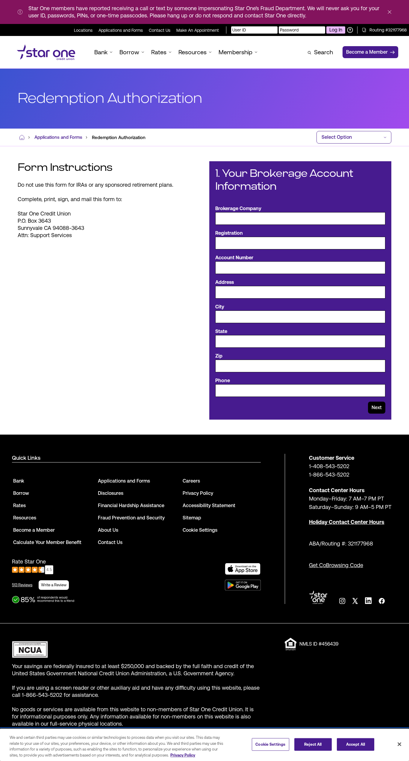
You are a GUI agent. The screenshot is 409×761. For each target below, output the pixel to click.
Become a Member (34, 530)
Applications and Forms (121, 30)
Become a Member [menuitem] (367, 52)
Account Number (234, 257)
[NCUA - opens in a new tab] (136, 648)
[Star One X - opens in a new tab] (355, 601)
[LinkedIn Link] (368, 600)
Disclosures (110, 493)
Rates (19, 505)
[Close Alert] (389, 12)
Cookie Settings (270, 744)
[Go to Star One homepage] (318, 597)
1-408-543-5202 (329, 466)
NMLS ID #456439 (318, 644)
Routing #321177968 (388, 30)
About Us (108, 530)
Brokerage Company (238, 208)
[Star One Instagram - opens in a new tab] (342, 601)
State (221, 331)
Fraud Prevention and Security (131, 518)
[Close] (399, 744)
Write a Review (53, 585)
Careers (191, 481)
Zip (218, 356)
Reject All (313, 744)
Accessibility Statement (209, 505)
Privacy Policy (198, 493)
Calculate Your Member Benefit (47, 542)
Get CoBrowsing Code (336, 565)
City (219, 307)
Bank (18, 481)
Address (224, 282)
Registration (229, 233)
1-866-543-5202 (329, 474)
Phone (222, 380)
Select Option (337, 137)
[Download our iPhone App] (243, 569)
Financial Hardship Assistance (131, 505)
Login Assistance (350, 30)
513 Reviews (22, 585)
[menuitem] (46, 52)
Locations (83, 30)
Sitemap (192, 518)
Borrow (21, 493)
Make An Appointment (197, 30)
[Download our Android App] (243, 585)
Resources (24, 518)
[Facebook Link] (382, 601)
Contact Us (159, 30)
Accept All (355, 744)
